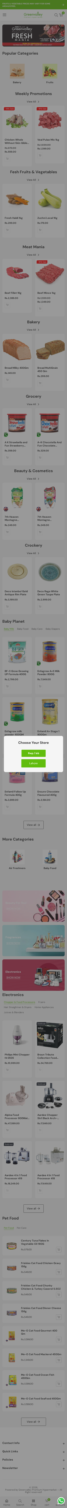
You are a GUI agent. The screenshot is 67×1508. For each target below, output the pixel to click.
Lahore (33, 763)
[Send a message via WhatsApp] (61, 1500)
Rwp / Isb (33, 753)
